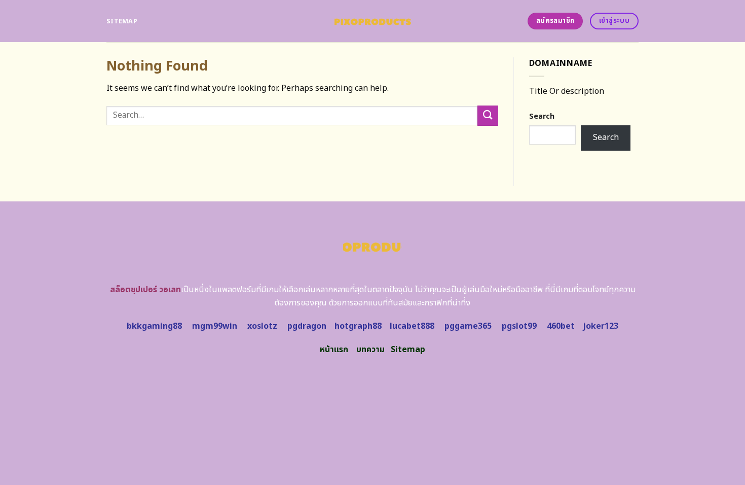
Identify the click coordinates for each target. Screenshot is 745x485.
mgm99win (214, 326)
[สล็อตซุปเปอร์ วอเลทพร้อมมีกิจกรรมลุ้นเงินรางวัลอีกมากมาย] (372, 21)
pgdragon (306, 326)
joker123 (600, 326)
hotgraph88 (358, 326)
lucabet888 (412, 326)
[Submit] (487, 115)
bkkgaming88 (154, 326)
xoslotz (262, 326)
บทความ (370, 349)
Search (541, 116)
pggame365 (468, 326)
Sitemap (121, 21)
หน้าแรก (334, 349)
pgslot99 (519, 326)
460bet (561, 326)
